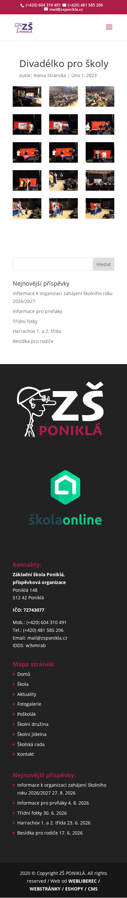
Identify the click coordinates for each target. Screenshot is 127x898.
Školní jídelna (32, 734)
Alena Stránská (50, 75)
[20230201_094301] (27, 124)
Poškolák (26, 714)
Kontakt (25, 754)
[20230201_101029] (100, 152)
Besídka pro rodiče (33, 341)
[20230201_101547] (63, 180)
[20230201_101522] (27, 180)
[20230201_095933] (100, 124)
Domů (23, 674)
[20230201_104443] (100, 180)
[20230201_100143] (27, 152)
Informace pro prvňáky (37, 311)
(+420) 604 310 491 (44, 5)
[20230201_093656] (27, 96)
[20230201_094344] (63, 124)
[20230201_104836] (100, 208)
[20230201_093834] (100, 96)
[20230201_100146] (63, 152)
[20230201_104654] (63, 208)
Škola (23, 684)
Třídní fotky (25, 321)
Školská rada (31, 744)
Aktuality (26, 694)
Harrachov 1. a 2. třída (37, 331)
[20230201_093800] (63, 96)
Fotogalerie (29, 704)
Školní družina (33, 724)
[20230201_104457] (27, 208)
